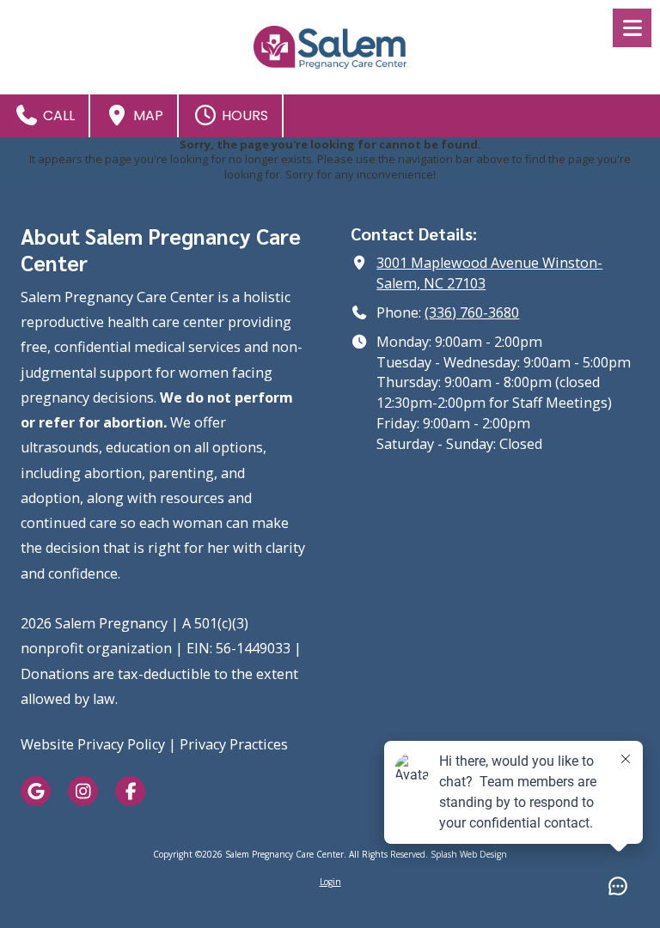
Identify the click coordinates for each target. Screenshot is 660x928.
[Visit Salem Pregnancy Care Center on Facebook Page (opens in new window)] (130, 791)
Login (330, 882)
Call (57, 115)
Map (146, 115)
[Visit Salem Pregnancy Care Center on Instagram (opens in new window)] (83, 791)
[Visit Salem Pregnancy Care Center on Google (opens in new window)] (36, 791)
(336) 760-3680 (472, 312)
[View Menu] (632, 28)
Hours (243, 115)
